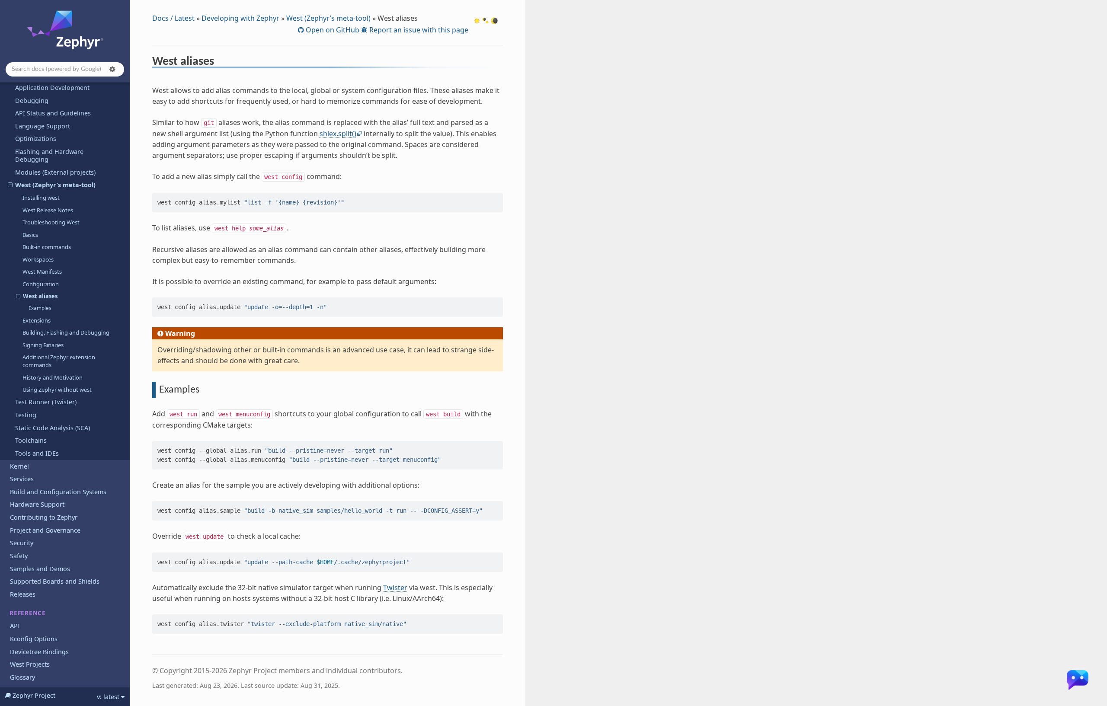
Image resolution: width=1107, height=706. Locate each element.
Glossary (22, 677)
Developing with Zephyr (240, 18)
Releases (22, 594)
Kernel (19, 466)
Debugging (31, 100)
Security (21, 543)
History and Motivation (52, 377)
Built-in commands (46, 247)
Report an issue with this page (418, 29)
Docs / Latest (173, 18)
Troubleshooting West (51, 222)
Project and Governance (45, 530)
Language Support (42, 126)
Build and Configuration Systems (58, 492)
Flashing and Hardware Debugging (49, 155)
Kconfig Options (34, 639)
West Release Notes (47, 210)
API (15, 626)
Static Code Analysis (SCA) (52, 428)
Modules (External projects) (55, 172)
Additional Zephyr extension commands (58, 361)
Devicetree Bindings (39, 652)
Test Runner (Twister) (46, 402)
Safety (19, 556)
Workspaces (38, 259)
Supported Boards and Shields (54, 581)
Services (22, 479)
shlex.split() (338, 133)
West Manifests (42, 271)
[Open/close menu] (10, 185)
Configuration (40, 284)
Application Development (52, 87)
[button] (112, 69)
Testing (25, 415)
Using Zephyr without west (57, 389)
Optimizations (35, 138)
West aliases (40, 296)
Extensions (36, 320)
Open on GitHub (331, 29)
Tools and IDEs (37, 453)
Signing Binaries (43, 345)
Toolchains (31, 440)
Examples (40, 308)
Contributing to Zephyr (43, 517)
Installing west (41, 197)
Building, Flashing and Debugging (65, 332)
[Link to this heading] (220, 63)
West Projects (30, 664)
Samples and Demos (40, 569)
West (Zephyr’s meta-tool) (55, 185)
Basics (30, 235)
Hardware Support (37, 504)
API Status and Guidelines (53, 113)
